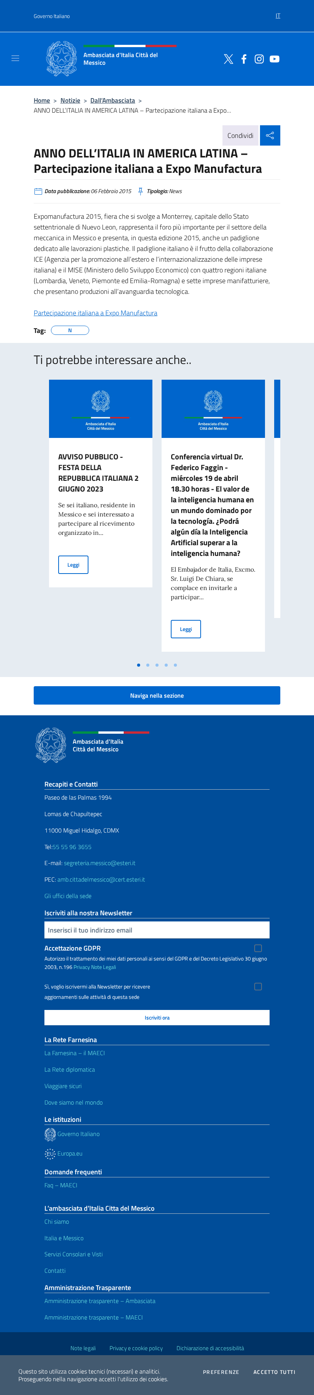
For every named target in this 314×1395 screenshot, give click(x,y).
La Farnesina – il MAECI (74, 1052)
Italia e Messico (63, 1238)
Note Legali (103, 967)
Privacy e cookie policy (136, 1348)
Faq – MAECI (60, 1185)
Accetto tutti (274, 1372)
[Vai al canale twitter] (226, 58)
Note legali (83, 1348)
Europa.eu (69, 1153)
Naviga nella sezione (157, 695)
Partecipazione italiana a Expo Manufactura (95, 313)
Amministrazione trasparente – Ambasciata (99, 1300)
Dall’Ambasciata (112, 100)
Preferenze (221, 1372)
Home (42, 100)
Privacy (82, 967)
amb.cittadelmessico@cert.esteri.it (101, 879)
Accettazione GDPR (72, 948)
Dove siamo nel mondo (73, 1102)
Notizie (70, 100)
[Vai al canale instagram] (257, 58)
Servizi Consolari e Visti (73, 1254)
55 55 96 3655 (72, 846)
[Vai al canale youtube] (272, 58)
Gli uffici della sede (68, 895)
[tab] (138, 665)
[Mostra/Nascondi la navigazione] (15, 58)
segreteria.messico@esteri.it (100, 862)
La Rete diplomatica (69, 1069)
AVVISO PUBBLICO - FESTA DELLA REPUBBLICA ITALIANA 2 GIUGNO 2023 (98, 473)
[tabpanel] (100, 519)
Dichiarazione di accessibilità (210, 1348)
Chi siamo (56, 1221)
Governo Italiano (52, 16)
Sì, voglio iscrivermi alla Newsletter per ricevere (97, 986)
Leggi (77, 564)
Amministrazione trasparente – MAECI (93, 1317)
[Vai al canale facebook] (242, 58)
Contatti (54, 1270)
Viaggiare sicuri (63, 1085)
